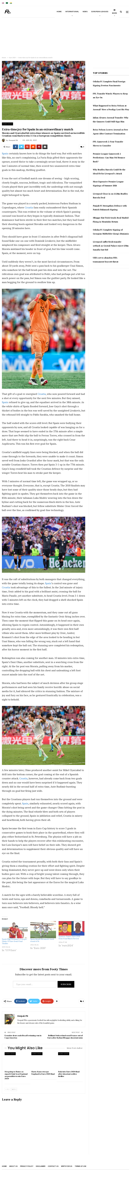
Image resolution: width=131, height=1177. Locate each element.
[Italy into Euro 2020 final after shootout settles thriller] (70, 1060)
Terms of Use (80, 1166)
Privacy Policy (26, 1166)
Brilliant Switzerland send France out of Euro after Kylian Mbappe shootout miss (65, 1036)
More (114, 13)
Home (59, 12)
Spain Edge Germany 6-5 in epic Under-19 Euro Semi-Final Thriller (14, 941)
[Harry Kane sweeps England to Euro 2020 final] (43, 1060)
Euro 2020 (7, 124)
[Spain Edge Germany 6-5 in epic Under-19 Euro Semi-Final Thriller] (15, 929)
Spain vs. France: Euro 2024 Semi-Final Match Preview (69, 937)
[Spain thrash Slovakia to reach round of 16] (43, 929)
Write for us (66, 1166)
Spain (5, 153)
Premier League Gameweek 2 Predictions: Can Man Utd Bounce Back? (109, 157)
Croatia (29, 207)
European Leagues (99, 12)
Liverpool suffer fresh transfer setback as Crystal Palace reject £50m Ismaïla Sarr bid (111, 245)
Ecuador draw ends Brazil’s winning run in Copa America (22, 1036)
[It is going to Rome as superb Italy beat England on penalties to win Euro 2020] (17, 1060)
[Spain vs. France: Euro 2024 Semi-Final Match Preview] (71, 928)
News (85, 12)
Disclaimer (40, 1166)
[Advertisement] (65, 36)
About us (13, 1166)
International (72, 12)
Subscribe (66, 984)
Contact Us (53, 1166)
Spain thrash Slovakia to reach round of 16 (42, 940)
